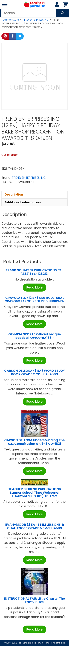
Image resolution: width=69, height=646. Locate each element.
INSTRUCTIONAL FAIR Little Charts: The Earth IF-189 (34, 600)
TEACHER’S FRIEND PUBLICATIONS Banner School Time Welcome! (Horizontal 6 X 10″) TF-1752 (34, 492)
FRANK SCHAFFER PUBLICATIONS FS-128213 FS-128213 (34, 272)
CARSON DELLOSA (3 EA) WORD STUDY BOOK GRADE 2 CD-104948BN (34, 372)
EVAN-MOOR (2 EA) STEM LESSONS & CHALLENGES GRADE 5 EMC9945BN (34, 526)
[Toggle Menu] (4, 4)
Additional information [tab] (23, 202)
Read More (34, 287)
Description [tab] (14, 194)
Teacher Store (10, 20)
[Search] (62, 13)
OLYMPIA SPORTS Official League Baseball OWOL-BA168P (34, 336)
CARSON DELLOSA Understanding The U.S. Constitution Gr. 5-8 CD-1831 (34, 442)
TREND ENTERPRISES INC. (35, 20)
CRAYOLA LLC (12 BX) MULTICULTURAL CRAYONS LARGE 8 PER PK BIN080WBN (35, 299)
